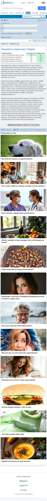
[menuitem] (6, 20)
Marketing (23, 481)
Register (30, 3)
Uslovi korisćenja (23, 477)
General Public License (36, 85)
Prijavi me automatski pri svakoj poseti (12, 33)
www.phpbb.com (33, 87)
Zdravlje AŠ (19, 13)
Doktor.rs (30, 494)
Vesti (11, 13)
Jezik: (30, 40)
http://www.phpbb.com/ (8, 94)
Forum (28, 13)
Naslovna (4, 13)
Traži (42, 8)
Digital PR (23, 486)
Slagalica (43, 13)
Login (23, 3)
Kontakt (35, 13)
